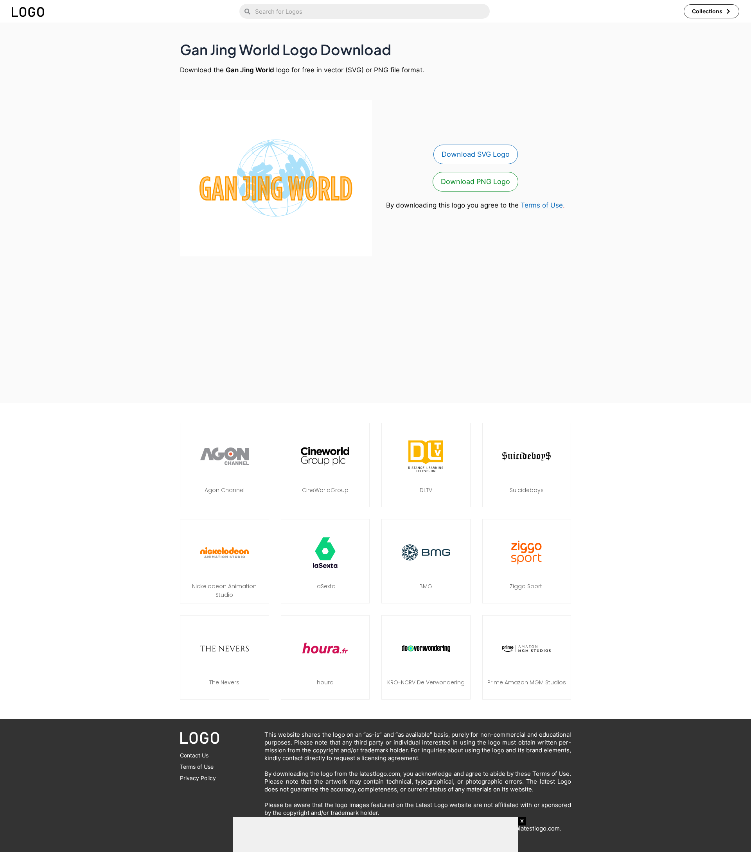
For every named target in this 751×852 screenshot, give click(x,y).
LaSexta (325, 586)
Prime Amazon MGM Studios (526, 682)
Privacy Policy (198, 778)
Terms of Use (542, 205)
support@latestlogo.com (526, 828)
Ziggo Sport (527, 586)
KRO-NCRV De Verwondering (426, 682)
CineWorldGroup (325, 490)
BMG (425, 586)
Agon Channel (224, 490)
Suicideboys (527, 490)
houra (325, 682)
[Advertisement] (375, 326)
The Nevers (224, 682)
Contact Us (194, 755)
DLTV (426, 490)
